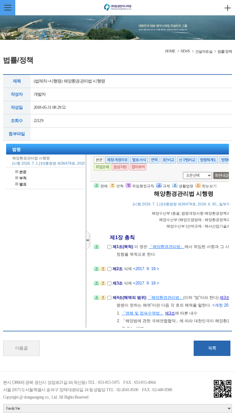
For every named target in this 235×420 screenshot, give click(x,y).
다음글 (21, 348)
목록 (212, 348)
